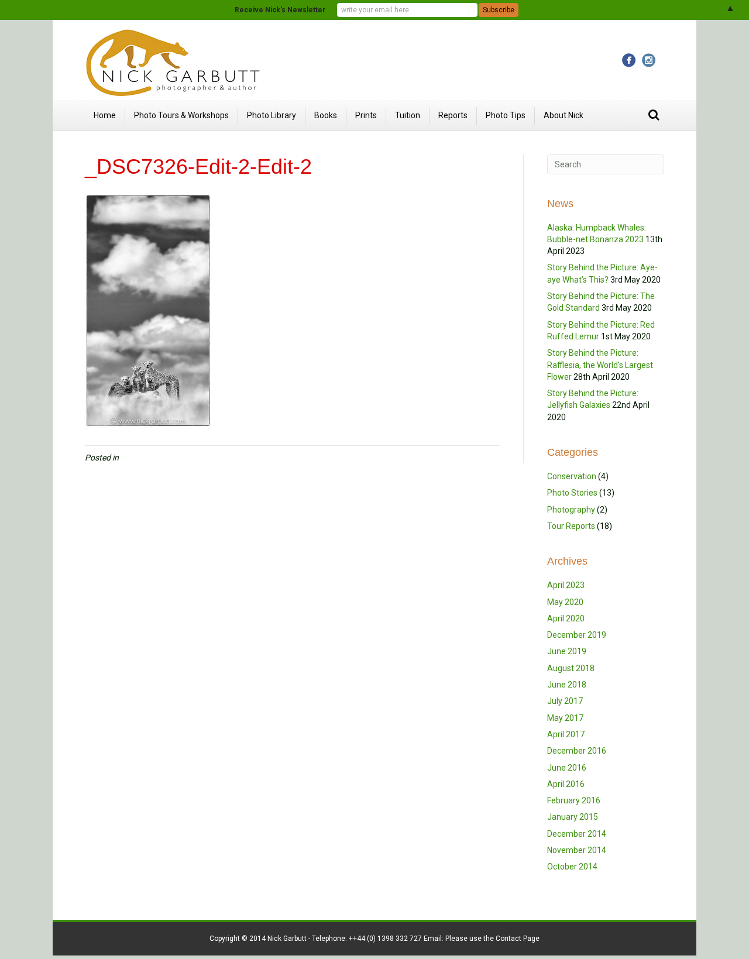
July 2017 (565, 701)
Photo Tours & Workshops (181, 115)
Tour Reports (571, 526)
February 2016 (573, 800)
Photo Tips (505, 115)
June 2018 (566, 684)
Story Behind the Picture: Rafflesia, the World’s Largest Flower (600, 364)
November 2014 (576, 850)
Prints (366, 115)
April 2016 (566, 784)
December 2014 (576, 833)
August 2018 (571, 668)
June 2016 (566, 767)
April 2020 (566, 618)
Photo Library (271, 115)
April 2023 (566, 585)
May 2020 (565, 602)
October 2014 (572, 866)
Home (105, 115)
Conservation (571, 476)
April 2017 (566, 734)
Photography (571, 509)
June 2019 (566, 651)
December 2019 (576, 635)
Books (325, 115)
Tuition (407, 115)
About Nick (563, 115)
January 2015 (572, 816)
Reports (453, 115)
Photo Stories (572, 492)
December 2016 (576, 750)
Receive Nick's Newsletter (280, 10)
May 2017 (565, 718)
